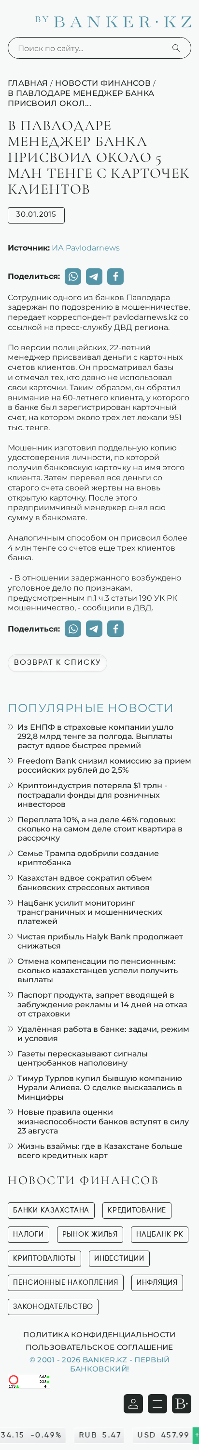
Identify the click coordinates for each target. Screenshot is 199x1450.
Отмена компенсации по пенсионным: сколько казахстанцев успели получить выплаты (97, 970)
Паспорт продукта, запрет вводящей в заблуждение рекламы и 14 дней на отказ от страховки (102, 1004)
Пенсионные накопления (65, 1282)
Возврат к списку (57, 663)
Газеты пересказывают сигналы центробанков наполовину (82, 1058)
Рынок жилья (90, 1234)
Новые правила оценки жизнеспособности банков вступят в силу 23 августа (103, 1121)
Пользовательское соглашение (99, 1347)
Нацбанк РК (160, 1234)
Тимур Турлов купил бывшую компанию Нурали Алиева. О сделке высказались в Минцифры (99, 1087)
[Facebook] (115, 276)
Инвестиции (119, 1258)
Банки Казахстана (51, 1210)
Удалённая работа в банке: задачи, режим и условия (103, 1034)
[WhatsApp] (73, 276)
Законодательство (53, 1306)
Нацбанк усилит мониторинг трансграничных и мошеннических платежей (89, 912)
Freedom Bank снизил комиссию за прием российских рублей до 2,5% (104, 765)
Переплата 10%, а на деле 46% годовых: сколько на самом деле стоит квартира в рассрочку (100, 829)
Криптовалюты (44, 1258)
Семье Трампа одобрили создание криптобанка (88, 858)
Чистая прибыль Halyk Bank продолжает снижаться (100, 941)
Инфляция (157, 1282)
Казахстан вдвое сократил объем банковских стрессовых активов (84, 882)
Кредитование (137, 1210)
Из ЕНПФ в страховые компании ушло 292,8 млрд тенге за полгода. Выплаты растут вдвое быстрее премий (95, 736)
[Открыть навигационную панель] (157, 1403)
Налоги (28, 1234)
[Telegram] (94, 276)
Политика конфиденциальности (99, 1334)
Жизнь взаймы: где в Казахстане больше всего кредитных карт (100, 1151)
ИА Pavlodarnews (86, 247)
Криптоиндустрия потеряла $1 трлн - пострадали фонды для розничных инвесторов (92, 794)
